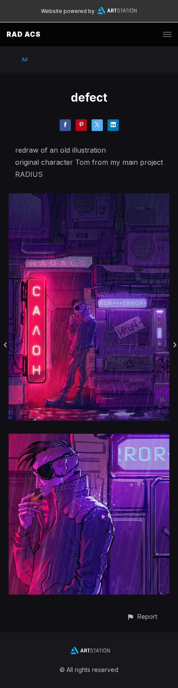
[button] (142, 616)
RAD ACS (23, 34)
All (25, 59)
